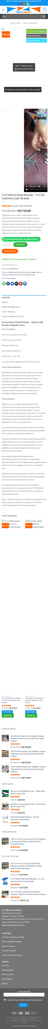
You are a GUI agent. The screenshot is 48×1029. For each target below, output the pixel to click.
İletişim (5, 983)
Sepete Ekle (10, 251)
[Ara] (44, 16)
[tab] (24, 297)
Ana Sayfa (15, 23)
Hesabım (5, 965)
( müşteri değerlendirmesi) (22, 206)
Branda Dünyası (33, 40)
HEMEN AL (20, 244)
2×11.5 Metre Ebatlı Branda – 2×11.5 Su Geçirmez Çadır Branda (12, 700)
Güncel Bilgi (6, 979)
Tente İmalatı (11, 278)
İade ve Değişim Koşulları (13, 316)
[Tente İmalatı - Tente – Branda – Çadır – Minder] (23, 10)
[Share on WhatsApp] (4, 284)
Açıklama (6, 297)
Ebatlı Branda (30, 23)
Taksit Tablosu (8, 312)
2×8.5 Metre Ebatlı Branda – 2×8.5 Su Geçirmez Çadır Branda (35, 700)
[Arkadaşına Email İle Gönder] (16, 284)
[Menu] (3, 10)
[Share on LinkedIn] (25, 284)
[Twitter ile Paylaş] (12, 284)
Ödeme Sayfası (8, 974)
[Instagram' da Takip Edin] (24, 4)
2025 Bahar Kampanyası (36, 31)
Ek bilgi (5, 302)
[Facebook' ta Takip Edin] (20, 4)
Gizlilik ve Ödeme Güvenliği (13, 937)
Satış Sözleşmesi (8, 946)
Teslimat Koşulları (9, 950)
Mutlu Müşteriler (34, 36)
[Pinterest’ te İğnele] (21, 284)
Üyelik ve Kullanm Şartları (12, 955)
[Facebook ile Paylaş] (8, 284)
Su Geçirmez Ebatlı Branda (26, 275)
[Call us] (27, 4)
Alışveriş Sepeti (8, 970)
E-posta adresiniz (24, 992)
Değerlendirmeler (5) (11, 307)
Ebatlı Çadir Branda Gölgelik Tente (28, 272)
